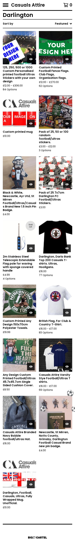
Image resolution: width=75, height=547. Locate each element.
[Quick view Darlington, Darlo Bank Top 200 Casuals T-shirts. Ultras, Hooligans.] (67, 248)
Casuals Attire (28, 5)
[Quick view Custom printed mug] (31, 123)
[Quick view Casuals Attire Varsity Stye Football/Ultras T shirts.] (67, 366)
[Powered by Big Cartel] (37, 537)
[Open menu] (5, 5)
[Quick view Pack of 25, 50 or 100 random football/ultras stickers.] (67, 123)
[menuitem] (37, 24)
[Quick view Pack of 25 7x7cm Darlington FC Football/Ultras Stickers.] (67, 184)
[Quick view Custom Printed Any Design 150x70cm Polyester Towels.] (31, 312)
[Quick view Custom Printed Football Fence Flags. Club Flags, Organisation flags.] (67, 59)
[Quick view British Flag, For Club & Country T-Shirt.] (67, 312)
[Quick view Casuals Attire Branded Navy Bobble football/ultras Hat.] (31, 424)
